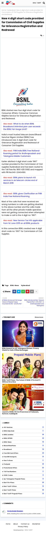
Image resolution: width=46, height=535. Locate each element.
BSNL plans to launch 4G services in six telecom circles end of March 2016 (20, 180)
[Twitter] (19, 291)
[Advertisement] (23, 62)
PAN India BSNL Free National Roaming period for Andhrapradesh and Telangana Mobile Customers (21, 153)
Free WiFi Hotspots (24, 457)
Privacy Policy (23, 527)
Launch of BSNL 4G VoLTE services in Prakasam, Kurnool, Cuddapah (20, 413)
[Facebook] (14, 291)
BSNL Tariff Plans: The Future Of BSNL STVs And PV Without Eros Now (21, 381)
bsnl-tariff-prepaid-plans (24, 494)
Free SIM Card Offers (24, 453)
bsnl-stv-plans (24, 482)
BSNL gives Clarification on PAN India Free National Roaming (22, 195)
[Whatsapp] (23, 291)
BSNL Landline (24, 435)
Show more (39, 317)
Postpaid (24, 464)
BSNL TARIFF (29, 530)
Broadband (24, 449)
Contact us (25, 524)
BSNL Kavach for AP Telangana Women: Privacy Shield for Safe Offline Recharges (20, 349)
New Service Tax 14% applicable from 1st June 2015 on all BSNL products (22, 221)
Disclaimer (36, 524)
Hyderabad (11, 10)
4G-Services (23, 427)
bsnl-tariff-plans (24, 490)
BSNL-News (14, 285)
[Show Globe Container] (2, 3)
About (15, 524)
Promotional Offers (24, 468)
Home (4, 10)
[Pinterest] (27, 291)
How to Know (23, 460)
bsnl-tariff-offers (24, 486)
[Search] (44, 3)
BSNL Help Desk (23, 431)
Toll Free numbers (23, 471)
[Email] (32, 291)
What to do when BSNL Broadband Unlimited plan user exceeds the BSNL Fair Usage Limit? (21, 126)
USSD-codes (23, 475)
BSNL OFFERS (24, 438)
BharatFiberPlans (23, 446)
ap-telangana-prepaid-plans (23, 479)
